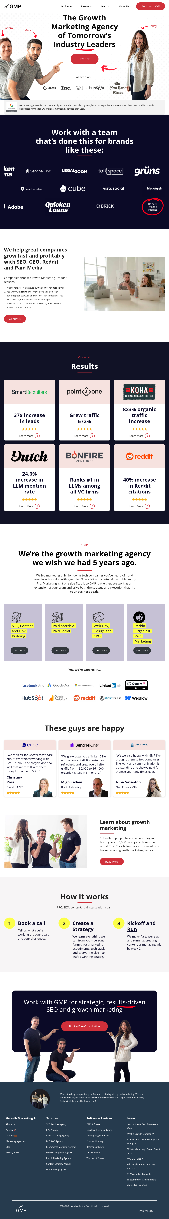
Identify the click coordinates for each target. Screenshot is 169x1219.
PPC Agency (52, 1130)
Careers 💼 (11, 1135)
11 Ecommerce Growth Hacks (141, 1179)
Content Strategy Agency (58, 1163)
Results (85, 6)
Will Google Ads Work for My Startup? (141, 1166)
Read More (111, 861)
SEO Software (93, 1152)
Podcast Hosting (94, 1141)
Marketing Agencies (15, 1141)
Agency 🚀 (11, 1130)
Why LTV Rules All (135, 1158)
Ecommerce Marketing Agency (61, 1146)
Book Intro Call (151, 6)
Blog (8, 1146)
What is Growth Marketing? (140, 1133)
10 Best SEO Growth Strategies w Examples (143, 1141)
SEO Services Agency (56, 1124)
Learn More (26, 436)
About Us (124, 6)
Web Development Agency (59, 1152)
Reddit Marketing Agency (58, 1158)
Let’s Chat (84, 59)
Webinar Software (95, 1158)
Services (64, 6)
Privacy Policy (12, 1152)
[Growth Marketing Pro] (12, 6)
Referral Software (95, 1146)
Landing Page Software (97, 1135)
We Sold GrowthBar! (137, 1185)
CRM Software (93, 1124)
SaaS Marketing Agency (57, 1135)
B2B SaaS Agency (54, 1141)
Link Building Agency (56, 1169)
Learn (104, 6)
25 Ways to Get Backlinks (139, 1174)
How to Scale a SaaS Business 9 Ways (142, 1126)
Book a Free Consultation (84, 1026)
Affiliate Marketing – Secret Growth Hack (144, 1151)
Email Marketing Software (99, 1130)
